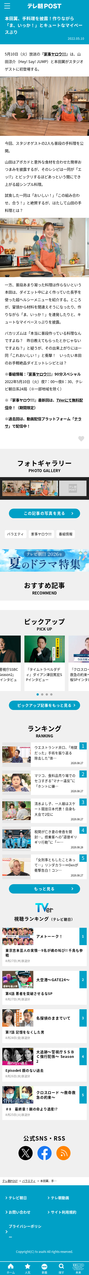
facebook (44, 1153)
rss (63, 1153)
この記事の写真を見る (44, 513)
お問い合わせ (20, 1212)
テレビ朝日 (18, 1197)
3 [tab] (47, 694)
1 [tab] (38, 694)
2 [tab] (42, 694)
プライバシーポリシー (25, 1231)
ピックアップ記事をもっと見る (44, 705)
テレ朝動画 (60, 1197)
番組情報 (66, 533)
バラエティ (15, 533)
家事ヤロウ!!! (55, 54)
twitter (25, 1153)
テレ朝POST (44, 6)
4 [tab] (51, 694)
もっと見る (44, 888)
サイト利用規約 (63, 1212)
